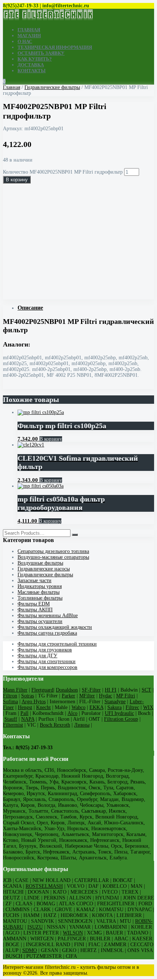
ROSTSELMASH (44, 886)
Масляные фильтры (39, 592)
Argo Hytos (34, 701)
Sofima (10, 701)
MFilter (87, 696)
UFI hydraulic (119, 713)
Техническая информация (55, 47)
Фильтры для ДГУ (37, 655)
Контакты (32, 70)
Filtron (10, 696)
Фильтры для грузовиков (45, 650)
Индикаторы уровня (40, 586)
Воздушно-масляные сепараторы (53, 557)
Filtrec (132, 707)
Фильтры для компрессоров (47, 667)
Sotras (27, 696)
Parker (68, 696)
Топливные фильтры (40, 598)
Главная (29, 29)
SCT (146, 690)
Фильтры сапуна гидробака (47, 633)
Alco (72, 713)
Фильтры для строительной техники (57, 644)
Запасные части (34, 580)
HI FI (110, 690)
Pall (24, 713)
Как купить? (35, 59)
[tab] (86, 308)
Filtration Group (121, 719)
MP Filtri (125, 696)
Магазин (29, 35)
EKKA (96, 707)
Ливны (81, 725)
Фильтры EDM (34, 604)
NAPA (27, 719)
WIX (148, 707)
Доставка (31, 64)
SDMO (29, 950)
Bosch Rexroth (55, 725)
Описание (30, 308)
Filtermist (13, 725)
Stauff (10, 719)
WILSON (73, 933)
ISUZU (35, 927)
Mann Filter (15, 690)
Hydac (105, 696)
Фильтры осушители (40, 621)
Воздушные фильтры (40, 563)
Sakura (114, 707)
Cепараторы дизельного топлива (53, 551)
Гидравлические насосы (44, 569)
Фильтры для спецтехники (47, 661)
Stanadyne (115, 701)
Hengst (25, 707)
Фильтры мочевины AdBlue (48, 615)
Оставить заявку (41, 53)
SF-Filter (91, 690)
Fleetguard (42, 690)
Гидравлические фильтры (52, 87)
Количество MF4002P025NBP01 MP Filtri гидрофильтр (63, 172)
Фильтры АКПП (35, 609)
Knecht (43, 707)
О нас (25, 41)
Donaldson (67, 690)
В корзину (17, 179)
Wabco (78, 707)
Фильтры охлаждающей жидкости (55, 627)
